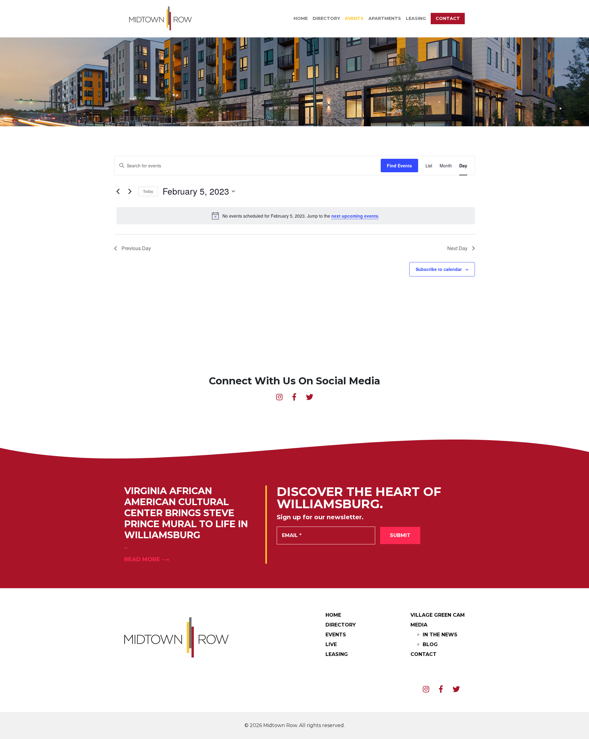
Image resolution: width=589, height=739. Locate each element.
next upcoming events (354, 216)
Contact (448, 18)
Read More (143, 559)
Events (354, 18)
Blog (430, 644)
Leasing (416, 18)
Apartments (384, 18)
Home (301, 18)
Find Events (399, 165)
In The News (440, 635)
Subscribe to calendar (439, 269)
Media (418, 625)
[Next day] (129, 191)
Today (148, 191)
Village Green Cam (437, 615)
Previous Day (136, 248)
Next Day (457, 248)
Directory (326, 18)
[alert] (296, 215)
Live (331, 644)
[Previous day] (117, 191)
